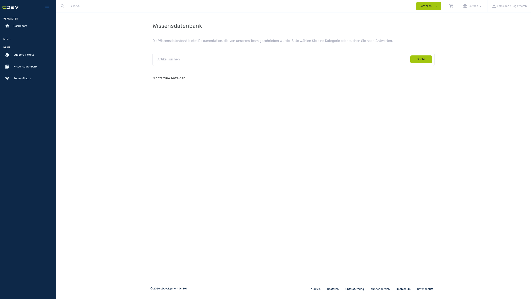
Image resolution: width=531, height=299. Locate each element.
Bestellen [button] (428, 6)
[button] (451, 6)
